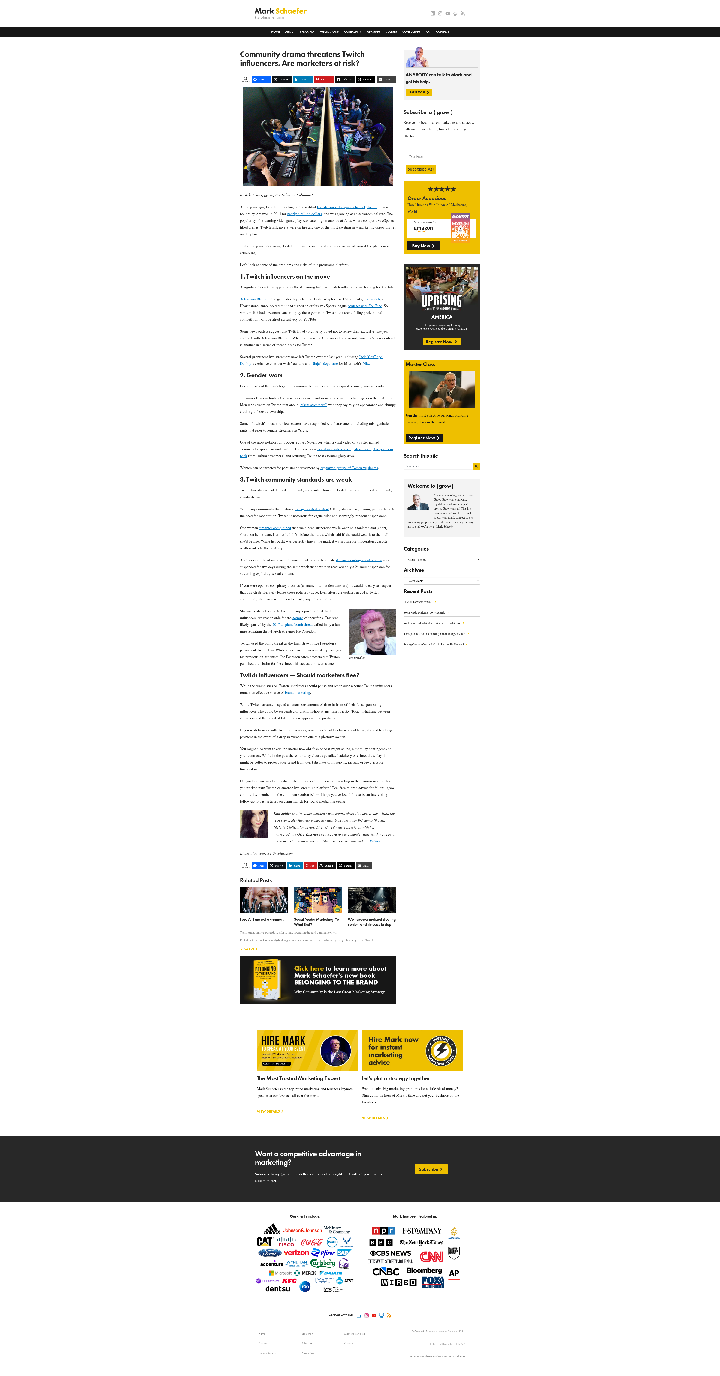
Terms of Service (267, 1353)
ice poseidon (268, 932)
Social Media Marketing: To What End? (425, 612)
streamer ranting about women (359, 559)
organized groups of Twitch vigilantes (349, 467)
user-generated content (312, 508)
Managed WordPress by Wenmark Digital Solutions (436, 1356)
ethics (293, 940)
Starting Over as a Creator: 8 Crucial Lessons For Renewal (434, 644)
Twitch (372, 206)
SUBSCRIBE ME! (421, 169)
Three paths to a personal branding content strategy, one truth (435, 634)
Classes (391, 32)
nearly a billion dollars (304, 213)
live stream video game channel (341, 206)
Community (353, 32)
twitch (332, 932)
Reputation (307, 1334)
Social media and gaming (329, 940)
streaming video (354, 940)
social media (305, 940)
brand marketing (297, 692)
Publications (329, 32)
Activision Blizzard (255, 298)
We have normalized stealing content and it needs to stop (432, 623)
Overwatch (372, 298)
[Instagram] (440, 13)
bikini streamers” (313, 404)
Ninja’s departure (324, 363)
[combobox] (438, 466)
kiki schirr (285, 932)
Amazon (253, 932)
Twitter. (375, 841)
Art (428, 32)
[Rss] (462, 13)
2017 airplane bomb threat (292, 624)
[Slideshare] (455, 13)
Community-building (275, 940)
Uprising (373, 32)
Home (275, 32)
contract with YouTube (365, 305)
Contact (442, 32)
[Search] (476, 466)
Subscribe (307, 1343)
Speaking (307, 32)
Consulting (411, 32)
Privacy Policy (309, 1353)
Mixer (367, 363)
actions (297, 617)
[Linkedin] (432, 13)
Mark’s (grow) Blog (354, 1334)
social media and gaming (310, 932)
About (289, 32)
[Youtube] (447, 13)
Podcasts (263, 1343)
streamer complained (275, 527)
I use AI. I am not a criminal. (418, 602)
